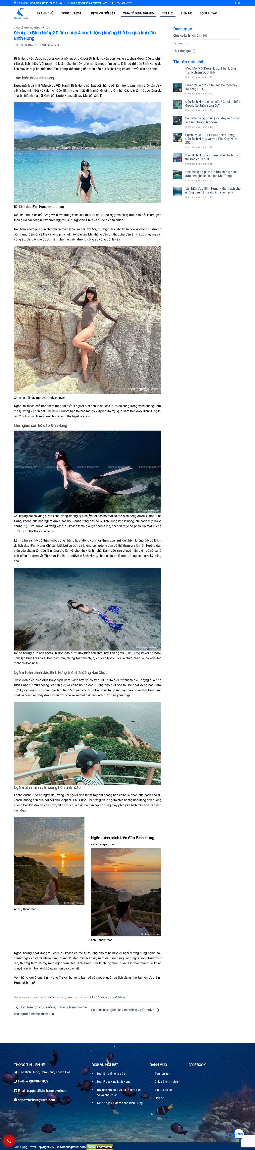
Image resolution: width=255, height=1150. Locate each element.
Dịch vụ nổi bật (103, 13)
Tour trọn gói (182, 51)
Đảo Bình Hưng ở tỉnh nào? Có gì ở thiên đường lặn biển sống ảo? (212, 103)
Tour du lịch (71, 13)
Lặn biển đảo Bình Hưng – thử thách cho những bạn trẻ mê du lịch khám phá (213, 190)
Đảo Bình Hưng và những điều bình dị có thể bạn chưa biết (212, 157)
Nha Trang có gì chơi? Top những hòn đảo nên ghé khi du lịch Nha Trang (210, 174)
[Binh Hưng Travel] (21, 13)
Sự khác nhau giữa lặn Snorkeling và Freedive (123, 1010)
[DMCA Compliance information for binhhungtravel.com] (99, 1147)
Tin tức (168, 13)
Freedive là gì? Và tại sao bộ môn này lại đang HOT (211, 87)
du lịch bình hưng (98, 997)
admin (55, 45)
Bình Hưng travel (137, 653)
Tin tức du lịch (164, 1090)
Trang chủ (45, 13)
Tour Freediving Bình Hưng (113, 1081)
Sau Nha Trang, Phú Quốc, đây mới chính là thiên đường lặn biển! (212, 120)
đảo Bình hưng (118, 997)
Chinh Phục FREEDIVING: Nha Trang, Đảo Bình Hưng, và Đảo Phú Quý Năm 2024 (211, 138)
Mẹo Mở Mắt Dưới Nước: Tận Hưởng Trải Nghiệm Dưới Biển (210, 70)
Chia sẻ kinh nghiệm (138, 13)
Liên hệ (186, 13)
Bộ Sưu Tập (208, 13)
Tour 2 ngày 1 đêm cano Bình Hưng (120, 1103)
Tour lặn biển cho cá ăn (112, 1073)
